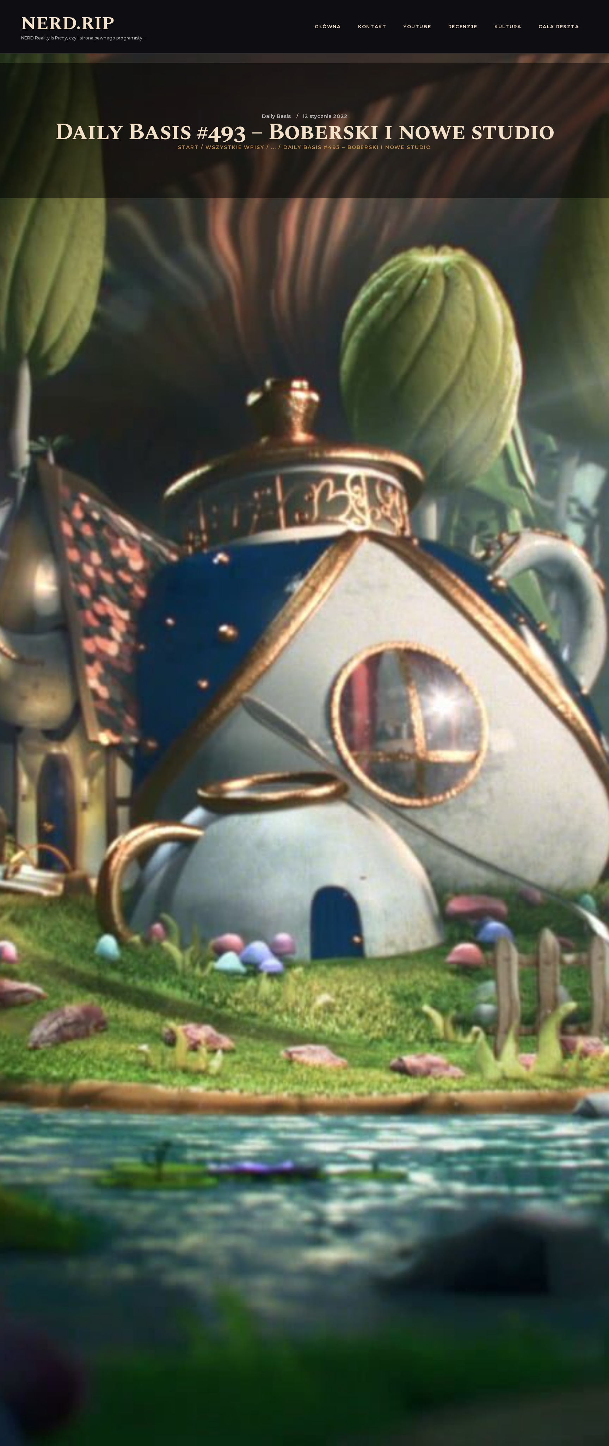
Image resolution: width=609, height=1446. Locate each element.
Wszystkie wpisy (234, 147)
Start (188, 147)
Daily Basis (276, 116)
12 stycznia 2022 (324, 116)
